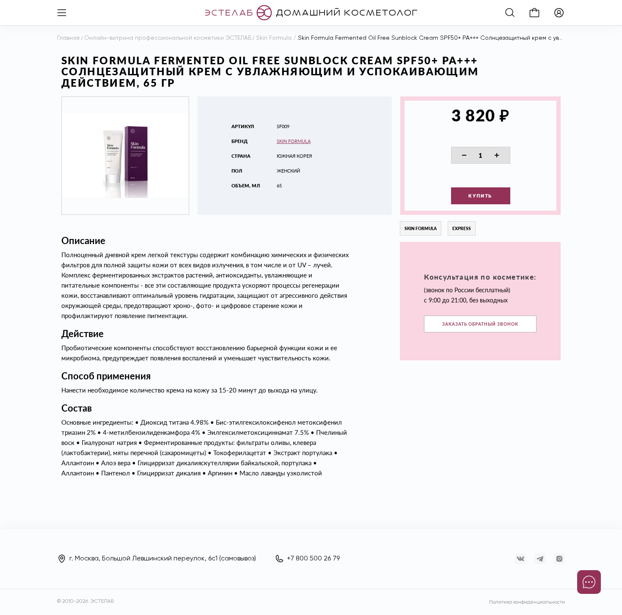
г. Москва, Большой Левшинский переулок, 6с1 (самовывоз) (162, 558)
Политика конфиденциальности (527, 602)
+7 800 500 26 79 (313, 558)
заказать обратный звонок (480, 324)
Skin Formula (294, 141)
